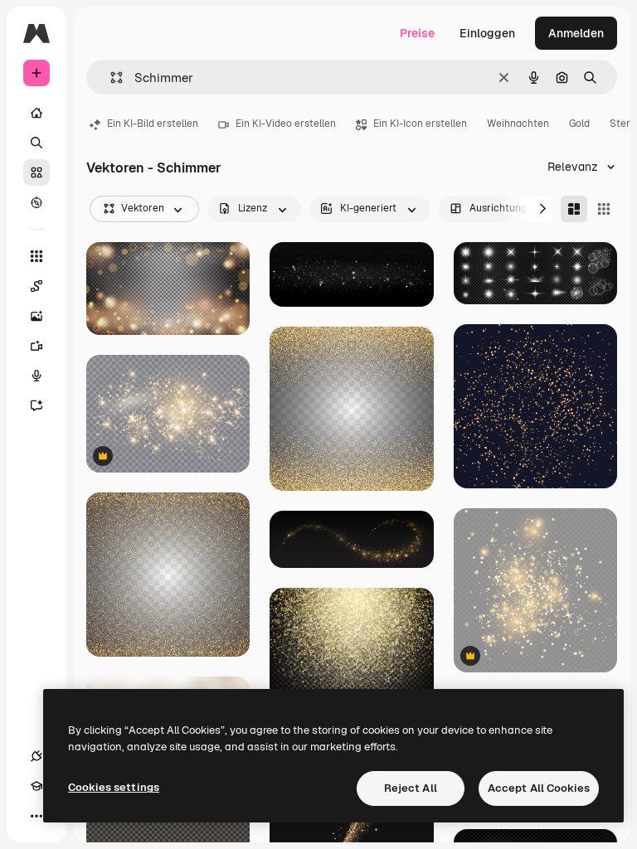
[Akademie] (36, 786)
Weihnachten (518, 123)
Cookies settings (113, 787)
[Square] (604, 209)
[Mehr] (36, 816)
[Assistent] (36, 405)
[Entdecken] (36, 202)
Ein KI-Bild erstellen (152, 123)
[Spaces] (36, 286)
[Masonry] (574, 209)
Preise (417, 33)
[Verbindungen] (36, 756)
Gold (579, 123)
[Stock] (36, 172)
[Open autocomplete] (110, 77)
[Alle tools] (36, 256)
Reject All (410, 788)
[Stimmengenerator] (36, 375)
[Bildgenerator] (36, 316)
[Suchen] (36, 142)
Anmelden (576, 33)
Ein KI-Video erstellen (286, 123)
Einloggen (487, 33)
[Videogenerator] (36, 345)
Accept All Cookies (539, 788)
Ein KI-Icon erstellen (420, 123)
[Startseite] (36, 112)
